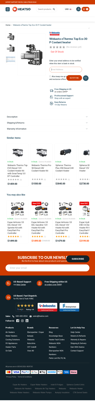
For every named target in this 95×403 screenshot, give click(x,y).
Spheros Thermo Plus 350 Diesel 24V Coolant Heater (64, 168)
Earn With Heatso (77, 347)
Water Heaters (11, 336)
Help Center (21, 285)
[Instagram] (22, 320)
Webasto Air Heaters (22, 388)
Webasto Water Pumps (42, 392)
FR (61, 358)
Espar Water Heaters (38, 385)
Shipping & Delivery (78, 343)
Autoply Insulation (62, 392)
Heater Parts (11, 347)
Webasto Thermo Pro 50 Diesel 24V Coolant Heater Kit (41, 168)
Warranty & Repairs (78, 340)
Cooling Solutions (13, 340)
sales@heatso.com (40, 316)
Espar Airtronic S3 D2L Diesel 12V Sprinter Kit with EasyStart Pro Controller (16, 227)
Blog (51, 332)
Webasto (31, 340)
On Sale (9, 351)
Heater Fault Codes (57, 340)
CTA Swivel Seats (80, 392)
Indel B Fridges (57, 385)
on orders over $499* (53, 285)
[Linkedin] (27, 320)
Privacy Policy (11, 377)
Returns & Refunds (78, 336)
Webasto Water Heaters (19, 392)
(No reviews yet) (73, 47)
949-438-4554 (21, 316)
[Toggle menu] (8, 9)
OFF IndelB (31, 347)
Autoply (30, 336)
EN (58, 358)
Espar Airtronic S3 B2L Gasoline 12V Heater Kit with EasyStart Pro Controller (40, 227)
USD (67, 9)
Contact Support (77, 351)
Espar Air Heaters (20, 385)
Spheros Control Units (75, 385)
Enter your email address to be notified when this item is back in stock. (65, 62)
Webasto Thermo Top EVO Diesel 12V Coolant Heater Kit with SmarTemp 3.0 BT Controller (17, 170)
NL (64, 358)
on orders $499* (61, 92)
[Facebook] (17, 320)
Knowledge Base (56, 336)
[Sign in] (78, 9)
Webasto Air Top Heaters (45, 388)
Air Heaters (10, 332)
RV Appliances (11, 343)
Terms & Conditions (25, 377)
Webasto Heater (76, 388)
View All (30, 351)
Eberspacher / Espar (35, 332)
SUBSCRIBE (78, 258)
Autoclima (31, 343)
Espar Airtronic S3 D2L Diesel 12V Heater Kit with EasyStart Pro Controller (63, 227)
